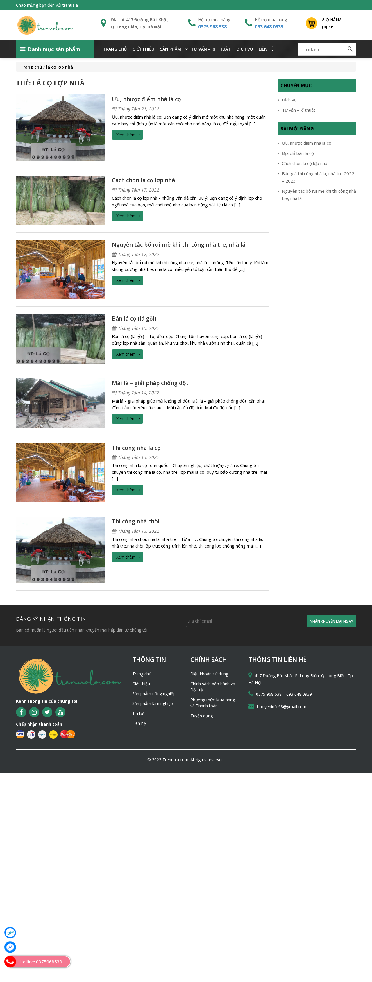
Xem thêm (126, 134)
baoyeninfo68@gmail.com (281, 706)
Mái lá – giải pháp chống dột (150, 383)
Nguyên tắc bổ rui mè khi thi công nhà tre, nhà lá (178, 244)
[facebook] (21, 712)
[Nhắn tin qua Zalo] (10, 932)
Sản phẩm (170, 49)
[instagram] (34, 712)
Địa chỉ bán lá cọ (298, 153)
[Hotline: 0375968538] (10, 961)
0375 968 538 (212, 27)
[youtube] (60, 712)
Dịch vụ (245, 49)
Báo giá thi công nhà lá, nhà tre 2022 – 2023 (318, 177)
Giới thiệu (143, 49)
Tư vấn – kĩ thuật (211, 49)
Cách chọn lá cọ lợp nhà (143, 180)
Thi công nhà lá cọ (136, 448)
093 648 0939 (269, 27)
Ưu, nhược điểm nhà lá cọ (146, 99)
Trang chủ (115, 49)
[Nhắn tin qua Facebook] (10, 947)
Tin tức (138, 713)
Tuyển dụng (201, 715)
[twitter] (47, 712)
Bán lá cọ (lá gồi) (134, 318)
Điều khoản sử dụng (209, 674)
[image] (60, 127)
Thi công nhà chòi (136, 521)
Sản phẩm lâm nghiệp (152, 703)
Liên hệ (266, 49)
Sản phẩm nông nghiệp (154, 693)
